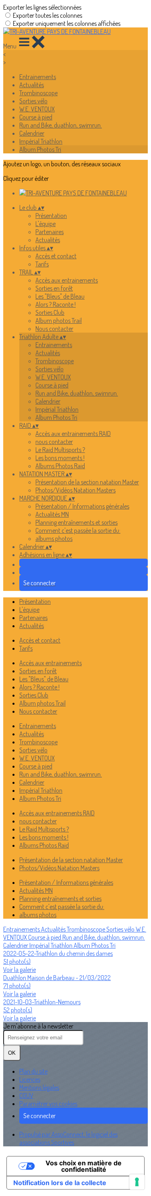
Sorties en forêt (54, 288)
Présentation (51, 216)
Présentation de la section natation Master (87, 482)
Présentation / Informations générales (82, 506)
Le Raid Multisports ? (60, 450)
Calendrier (31, 133)
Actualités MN (52, 514)
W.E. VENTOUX (37, 109)
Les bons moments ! (60, 458)
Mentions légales (39, 1087)
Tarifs (42, 264)
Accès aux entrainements (66, 280)
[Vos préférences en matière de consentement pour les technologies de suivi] (137, 1182)
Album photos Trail (58, 320)
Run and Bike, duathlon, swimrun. (60, 125)
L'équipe (45, 224)
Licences (29, 1079)
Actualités (31, 85)
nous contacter (54, 442)
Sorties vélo (33, 101)
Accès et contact (56, 256)
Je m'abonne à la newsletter (38, 1026)
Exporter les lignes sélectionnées (42, 7)
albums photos (53, 538)
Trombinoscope (38, 93)
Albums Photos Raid (60, 466)
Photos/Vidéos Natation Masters (75, 490)
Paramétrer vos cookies (48, 1104)
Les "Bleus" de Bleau (60, 296)
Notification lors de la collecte (59, 1183)
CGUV (26, 1095)
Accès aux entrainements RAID (73, 433)
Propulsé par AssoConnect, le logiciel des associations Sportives (68, 1138)
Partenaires (49, 232)
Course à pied (35, 117)
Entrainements (37, 77)
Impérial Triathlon (40, 141)
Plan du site (33, 1071)
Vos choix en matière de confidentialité (84, 1166)
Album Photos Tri (40, 149)
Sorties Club (49, 312)
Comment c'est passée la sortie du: (77, 530)
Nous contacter (54, 329)
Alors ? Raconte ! (55, 304)
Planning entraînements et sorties (76, 522)
